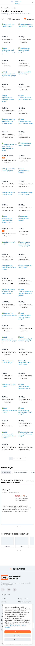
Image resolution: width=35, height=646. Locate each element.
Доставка (4, 602)
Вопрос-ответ (23, 598)
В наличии (16, 19)
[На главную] (11, 577)
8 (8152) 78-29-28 (19, 569)
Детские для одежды (20, 472)
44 (21, 458)
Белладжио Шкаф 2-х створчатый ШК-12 (21, 499)
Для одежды (6, 472)
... (17, 458)
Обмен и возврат (24, 602)
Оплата (3, 598)
